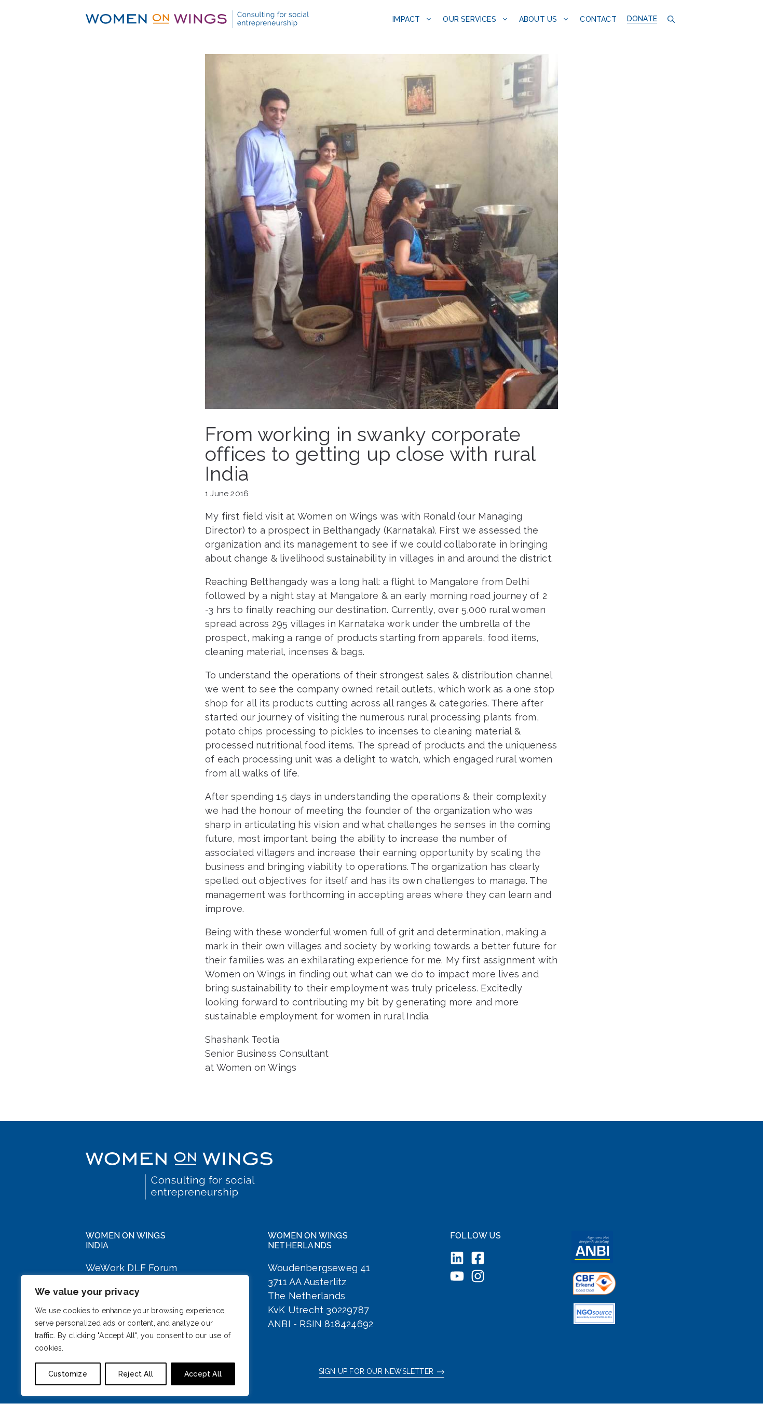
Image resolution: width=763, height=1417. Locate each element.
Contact (598, 19)
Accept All (203, 1374)
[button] (669, 19)
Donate (642, 19)
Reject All (135, 1374)
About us (538, 19)
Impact (406, 19)
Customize (67, 1374)
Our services (469, 19)
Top (738, 1392)
